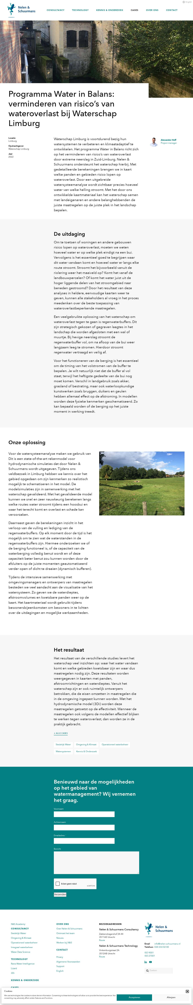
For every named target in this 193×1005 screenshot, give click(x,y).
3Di (12, 973)
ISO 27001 (150, 956)
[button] (187, 991)
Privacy (59, 957)
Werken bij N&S (64, 943)
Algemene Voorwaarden (68, 962)
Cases (134, 10)
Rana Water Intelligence (22, 964)
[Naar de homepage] (21, 10)
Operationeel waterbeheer (115, 745)
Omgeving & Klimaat (86, 745)
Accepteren (134, 998)
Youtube (150, 962)
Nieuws (60, 938)
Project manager (169, 141)
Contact (172, 10)
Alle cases (62, 733)
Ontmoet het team (65, 933)
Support (60, 966)
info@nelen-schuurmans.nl (167, 944)
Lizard (14, 969)
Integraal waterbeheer (22, 947)
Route (102, 940)
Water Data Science (20, 952)
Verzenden (60, 894)
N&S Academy (18, 924)
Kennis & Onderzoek (109, 10)
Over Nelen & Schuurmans (69, 929)
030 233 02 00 (161, 947)
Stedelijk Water (63, 745)
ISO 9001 (149, 953)
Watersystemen (63, 752)
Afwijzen (171, 998)
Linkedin (146, 962)
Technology (80, 10)
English (189, 2)
